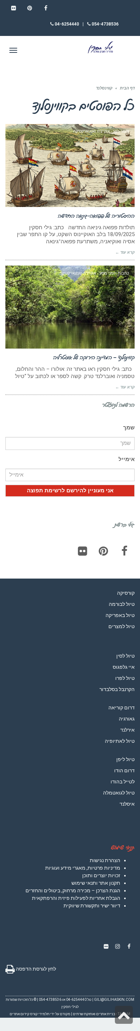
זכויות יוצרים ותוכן (101, 875)
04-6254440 (66, 24)
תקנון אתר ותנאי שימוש (95, 883)
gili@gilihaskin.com (114, 1000)
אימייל (126, 459)
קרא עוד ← (125, 252)
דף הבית (127, 88)
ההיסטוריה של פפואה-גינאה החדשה (96, 215)
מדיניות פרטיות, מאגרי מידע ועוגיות (82, 868)
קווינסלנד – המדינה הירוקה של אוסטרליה (94, 357)
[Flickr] (82, 551)
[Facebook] (124, 551)
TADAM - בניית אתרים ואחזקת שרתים (101, 1014)
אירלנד (127, 730)
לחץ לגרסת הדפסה (35, 969)
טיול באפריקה (120, 615)
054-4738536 (104, 24)
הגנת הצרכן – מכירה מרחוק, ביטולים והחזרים (72, 890)
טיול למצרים (121, 626)
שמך (129, 427)
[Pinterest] (103, 551)
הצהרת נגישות (105, 860)
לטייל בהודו (123, 781)
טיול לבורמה (122, 604)
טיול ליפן (125, 759)
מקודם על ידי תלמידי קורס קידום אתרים (40, 1014)
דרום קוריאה (121, 707)
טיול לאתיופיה (120, 741)
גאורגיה (127, 719)
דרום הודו (124, 770)
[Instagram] (117, 946)
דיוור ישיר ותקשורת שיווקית (92, 905)
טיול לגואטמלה (119, 793)
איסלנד (127, 804)
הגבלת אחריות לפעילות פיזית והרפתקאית (76, 898)
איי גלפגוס (124, 667)
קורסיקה (126, 593)
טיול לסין (125, 656)
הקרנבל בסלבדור (117, 689)
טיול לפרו (125, 678)
